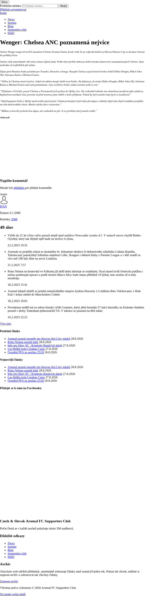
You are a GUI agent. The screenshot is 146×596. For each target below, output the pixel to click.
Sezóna (12, 22)
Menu (5, 2)
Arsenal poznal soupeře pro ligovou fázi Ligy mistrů (39, 338)
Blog (10, 26)
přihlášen (19, 187)
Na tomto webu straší (12, 594)
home (3, 13)
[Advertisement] (73, 148)
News (11, 19)
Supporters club (17, 29)
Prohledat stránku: (11, 5)
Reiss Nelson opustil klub (23, 342)
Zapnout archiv (9, 581)
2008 (14, 219)
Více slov (5, 323)
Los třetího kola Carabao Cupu (26, 348)
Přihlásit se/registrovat (13, 9)
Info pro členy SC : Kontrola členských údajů (35, 345)
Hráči (11, 33)
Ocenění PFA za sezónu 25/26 (26, 352)
